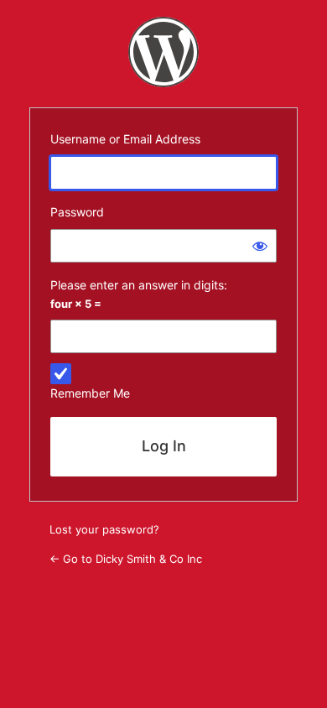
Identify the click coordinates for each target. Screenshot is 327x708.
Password (77, 212)
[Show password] (260, 246)
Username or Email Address (125, 139)
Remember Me (90, 393)
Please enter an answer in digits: (138, 285)
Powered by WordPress (163, 52)
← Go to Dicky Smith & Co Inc (125, 558)
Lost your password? (104, 529)
